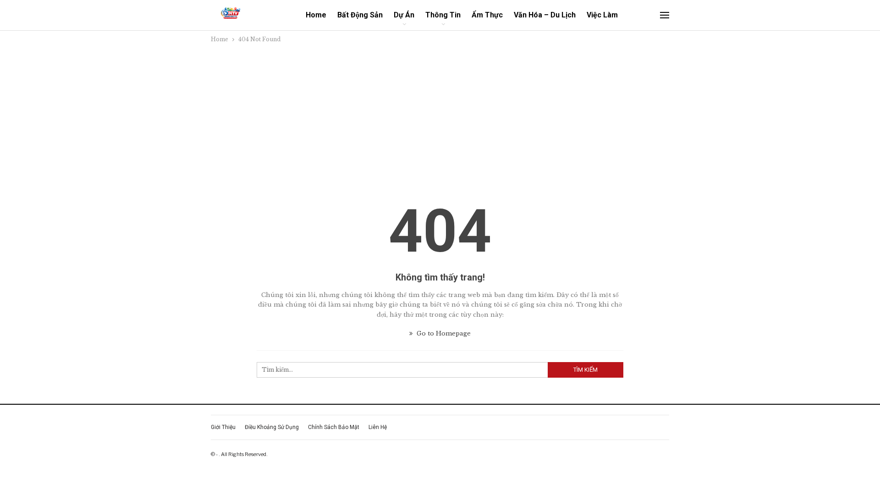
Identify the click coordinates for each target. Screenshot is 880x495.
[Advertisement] (440, 113)
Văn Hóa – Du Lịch (545, 15)
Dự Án (404, 15)
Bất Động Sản (360, 15)
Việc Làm (602, 15)
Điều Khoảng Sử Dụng (272, 427)
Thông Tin (443, 15)
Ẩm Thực (487, 15)
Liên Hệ (377, 427)
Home (316, 15)
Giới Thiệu (223, 427)
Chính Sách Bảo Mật (333, 427)
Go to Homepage (443, 333)
